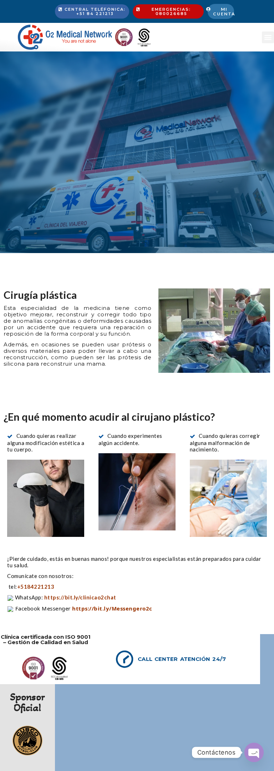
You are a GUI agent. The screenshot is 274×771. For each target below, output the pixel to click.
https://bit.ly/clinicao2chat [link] (80, 597)
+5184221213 (36, 586)
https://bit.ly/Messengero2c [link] (112, 608)
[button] (268, 37)
